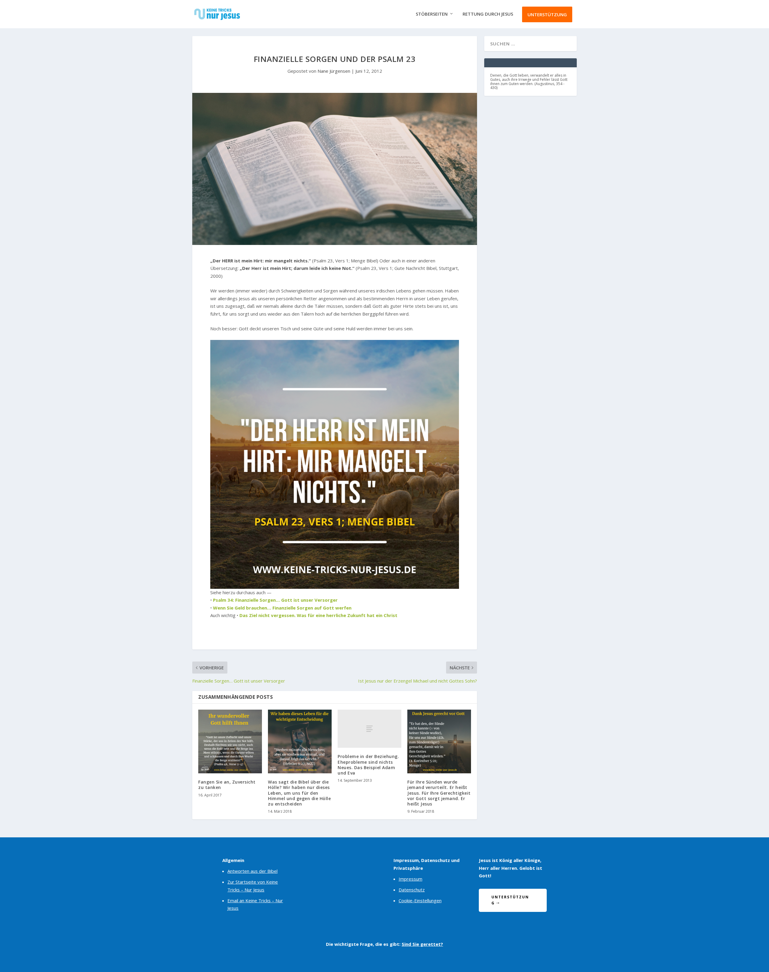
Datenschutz (412, 890)
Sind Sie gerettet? (422, 944)
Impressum (410, 879)
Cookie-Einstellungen (420, 900)
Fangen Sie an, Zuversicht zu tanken (227, 784)
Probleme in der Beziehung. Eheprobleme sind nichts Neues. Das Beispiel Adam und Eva (368, 764)
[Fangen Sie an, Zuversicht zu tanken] (230, 741)
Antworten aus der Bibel (252, 871)
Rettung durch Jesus (488, 14)
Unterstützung (547, 14)
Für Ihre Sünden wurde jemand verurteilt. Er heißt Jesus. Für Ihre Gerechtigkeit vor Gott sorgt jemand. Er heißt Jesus (439, 793)
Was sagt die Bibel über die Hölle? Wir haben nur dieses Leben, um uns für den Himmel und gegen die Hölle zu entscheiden (299, 793)
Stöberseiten (432, 14)
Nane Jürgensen (334, 71)
